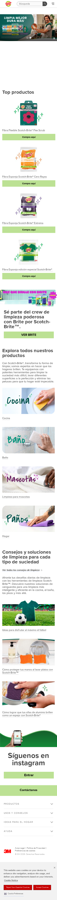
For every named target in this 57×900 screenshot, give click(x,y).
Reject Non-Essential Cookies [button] (17, 887)
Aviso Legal (20, 848)
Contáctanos (28, 790)
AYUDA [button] (8, 831)
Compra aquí (29, 137)
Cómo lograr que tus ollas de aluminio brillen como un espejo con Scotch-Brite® (27, 714)
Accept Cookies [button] (42, 887)
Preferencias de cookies (25, 851)
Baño (5, 457)
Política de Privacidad (36, 848)
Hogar (5, 536)
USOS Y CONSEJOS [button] (16, 813)
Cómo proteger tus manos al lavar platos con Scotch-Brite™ (27, 671)
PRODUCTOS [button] (11, 804)
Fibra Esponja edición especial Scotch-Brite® (27, 269)
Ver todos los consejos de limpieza (21, 570)
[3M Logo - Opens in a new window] (8, 4)
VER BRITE (28, 335)
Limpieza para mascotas (16, 496)
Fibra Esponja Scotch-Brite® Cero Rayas (24, 176)
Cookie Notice (11, 880)
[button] (14, 893)
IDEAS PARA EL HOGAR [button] (18, 822)
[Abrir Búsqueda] (53, 4)
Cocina (6, 418)
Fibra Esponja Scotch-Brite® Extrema (22, 223)
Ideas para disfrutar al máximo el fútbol (24, 630)
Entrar (29, 775)
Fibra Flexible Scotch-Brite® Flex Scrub (23, 130)
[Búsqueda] (45, 4)
